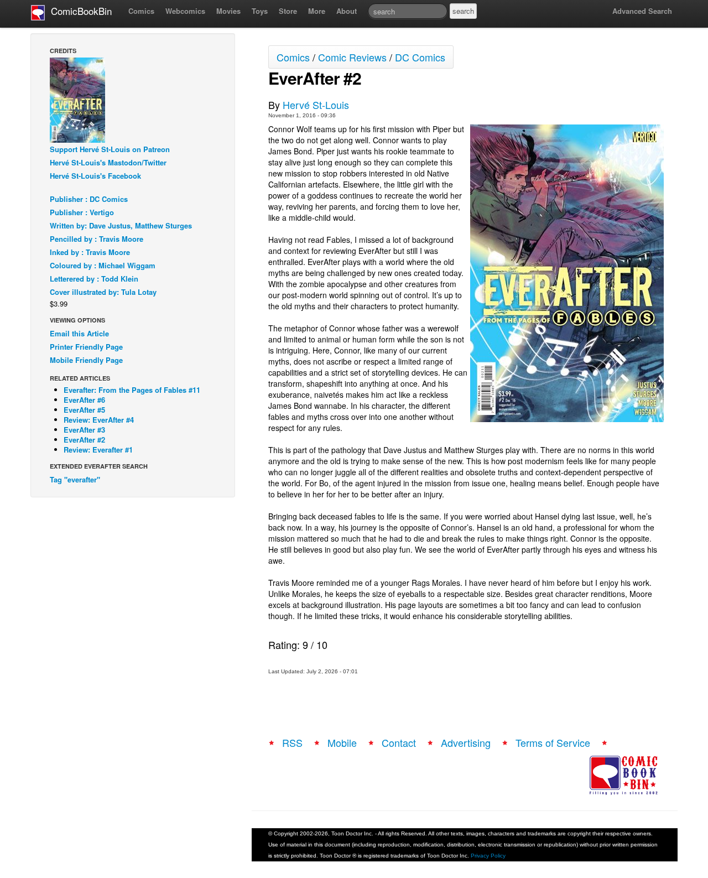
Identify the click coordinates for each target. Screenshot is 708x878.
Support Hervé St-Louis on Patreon (110, 149)
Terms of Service (553, 742)
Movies (228, 11)
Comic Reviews (352, 57)
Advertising (466, 742)
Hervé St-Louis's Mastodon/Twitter (108, 162)
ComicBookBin (78, 11)
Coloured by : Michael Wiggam (102, 265)
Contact (399, 742)
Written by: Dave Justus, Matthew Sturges (121, 225)
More (316, 11)
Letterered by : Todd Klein (94, 278)
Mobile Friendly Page (86, 360)
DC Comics (420, 57)
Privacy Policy (488, 856)
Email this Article (79, 333)
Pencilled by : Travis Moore (96, 238)
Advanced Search (642, 11)
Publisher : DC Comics (89, 199)
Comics (141, 11)
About (346, 11)
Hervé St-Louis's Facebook (95, 175)
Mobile (342, 742)
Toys (260, 11)
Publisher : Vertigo (82, 212)
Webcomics (185, 11)
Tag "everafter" (75, 479)
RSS (292, 742)
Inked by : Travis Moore (90, 252)
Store (288, 11)
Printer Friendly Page (86, 346)
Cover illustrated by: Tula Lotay (103, 292)
